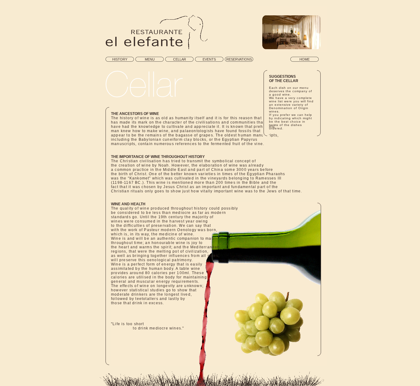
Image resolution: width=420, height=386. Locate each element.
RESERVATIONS (239, 59)
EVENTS (209, 59)
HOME (304, 59)
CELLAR (179, 59)
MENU (150, 59)
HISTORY (119, 59)
